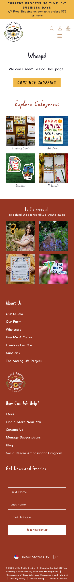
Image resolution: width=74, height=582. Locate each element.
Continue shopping (37, 82)
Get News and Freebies (26, 469)
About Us (14, 303)
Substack (13, 353)
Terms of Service (58, 579)
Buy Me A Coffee (19, 337)
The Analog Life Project (24, 361)
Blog (9, 445)
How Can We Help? (22, 403)
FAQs (10, 414)
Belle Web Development (45, 572)
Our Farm (14, 321)
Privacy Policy (17, 579)
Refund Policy (37, 579)
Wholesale (13, 329)
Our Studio (14, 314)
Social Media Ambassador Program (34, 453)
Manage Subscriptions (23, 437)
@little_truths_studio (52, 214)
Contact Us (14, 429)
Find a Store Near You (23, 422)
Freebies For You (19, 345)
